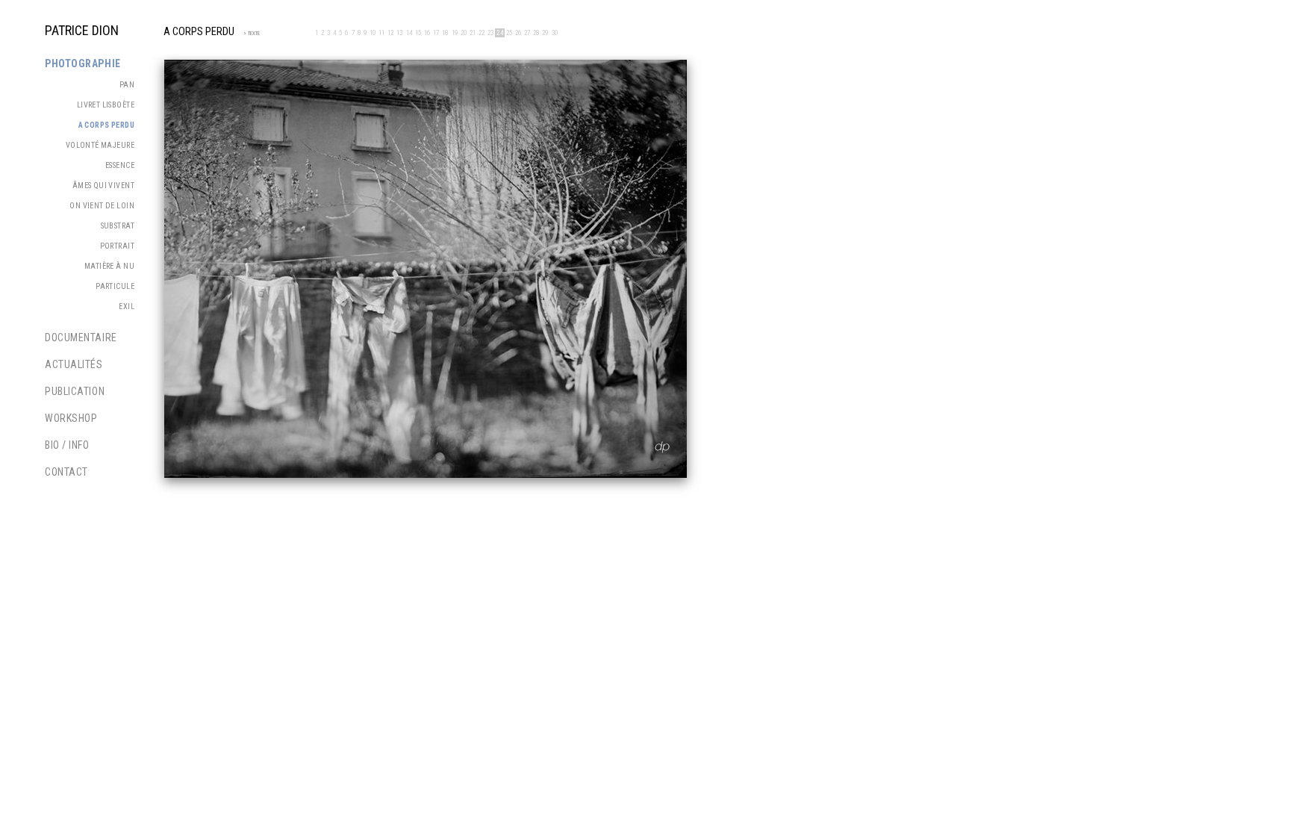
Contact (66, 472)
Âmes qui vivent (103, 185)
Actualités (74, 364)
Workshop (71, 418)
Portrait (117, 246)
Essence (119, 165)
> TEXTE (249, 33)
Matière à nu (109, 266)
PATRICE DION (82, 30)
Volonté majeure (100, 145)
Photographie (83, 63)
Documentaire (81, 337)
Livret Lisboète (105, 105)
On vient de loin (101, 206)
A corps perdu (106, 125)
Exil (126, 306)
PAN (126, 85)
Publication (75, 391)
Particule (115, 286)
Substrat (117, 226)
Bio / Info (67, 445)
